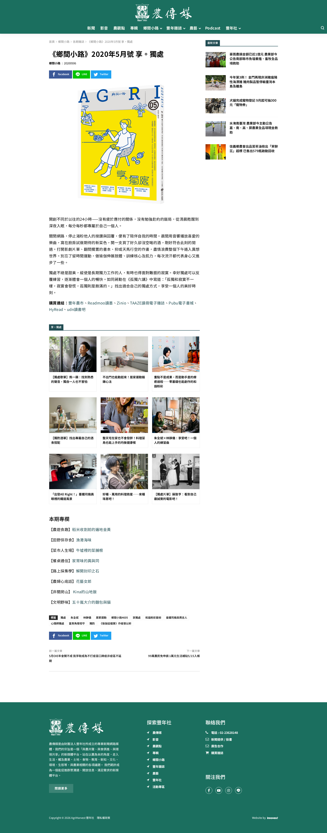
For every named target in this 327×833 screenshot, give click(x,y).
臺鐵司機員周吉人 (176, 617)
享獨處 (137, 617)
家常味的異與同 (85, 560)
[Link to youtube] (218, 790)
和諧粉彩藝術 (153, 617)
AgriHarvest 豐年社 (82, 818)
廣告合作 (217, 746)
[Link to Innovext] (272, 818)
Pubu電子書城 (181, 303)
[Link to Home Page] (163, 11)
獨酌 (92, 623)
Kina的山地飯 (85, 591)
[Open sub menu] (161, 28)
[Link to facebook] (209, 790)
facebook (63, 74)
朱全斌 (75, 617)
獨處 (63, 617)
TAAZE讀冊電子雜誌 (147, 303)
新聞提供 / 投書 (221, 739)
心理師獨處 (57, 623)
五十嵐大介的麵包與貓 (91, 602)
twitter (104, 74)
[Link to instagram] (228, 790)
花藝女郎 (84, 581)
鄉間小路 (54, 63)
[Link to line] (238, 790)
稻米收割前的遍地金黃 (91, 529)
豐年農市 (76, 303)
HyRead (56, 309)
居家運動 (101, 617)
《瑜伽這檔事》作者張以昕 (115, 623)
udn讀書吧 (76, 309)
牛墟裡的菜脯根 (89, 550)
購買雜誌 (217, 753)
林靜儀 (87, 617)
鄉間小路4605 (119, 617)
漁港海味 (84, 540)
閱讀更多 (61, 788)
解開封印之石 (87, 571)
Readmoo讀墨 (100, 303)
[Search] (322, 28)
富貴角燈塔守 (77, 623)
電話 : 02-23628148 (224, 733)
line (84, 74)
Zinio (121, 303)
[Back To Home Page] (85, 727)
